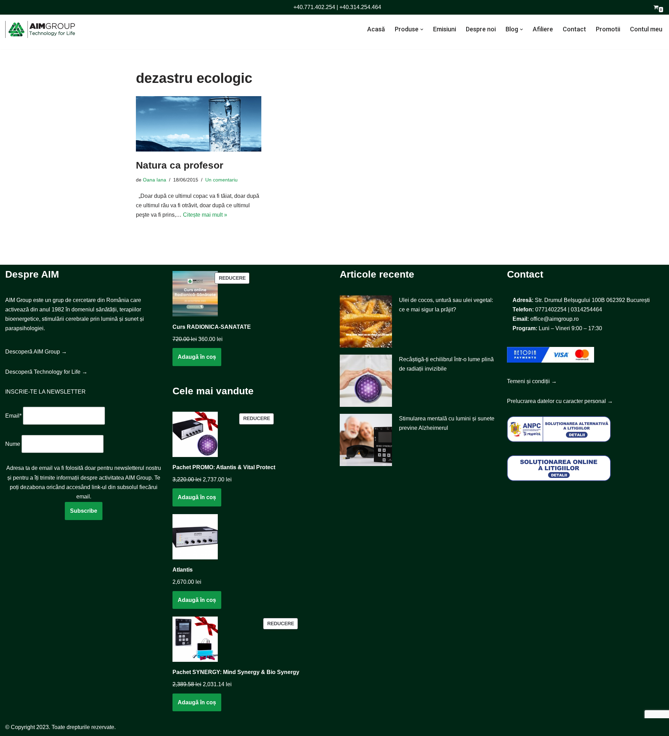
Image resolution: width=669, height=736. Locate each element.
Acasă (376, 29)
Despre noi (481, 29)
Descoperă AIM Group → (36, 352)
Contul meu (646, 29)
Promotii (608, 29)
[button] (421, 29)
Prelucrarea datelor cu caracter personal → (560, 401)
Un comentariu (221, 180)
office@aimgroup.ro (554, 319)
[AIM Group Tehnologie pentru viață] (40, 29)
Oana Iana (154, 180)
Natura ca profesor (179, 165)
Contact (574, 29)
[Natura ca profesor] (198, 124)
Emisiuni (444, 29)
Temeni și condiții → (532, 381)
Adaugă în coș (197, 357)
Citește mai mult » (205, 215)
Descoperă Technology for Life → (46, 372)
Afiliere (543, 29)
